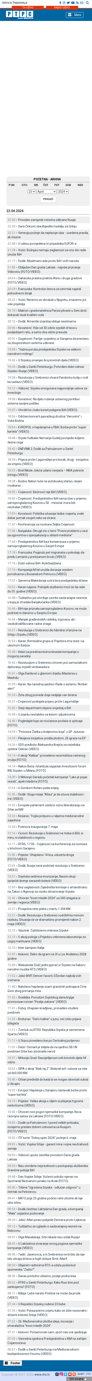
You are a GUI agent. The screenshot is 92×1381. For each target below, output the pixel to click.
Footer (15, 1363)
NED (80, 185)
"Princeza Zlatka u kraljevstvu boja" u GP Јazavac (51, 731)
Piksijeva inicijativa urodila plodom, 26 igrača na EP (52, 738)
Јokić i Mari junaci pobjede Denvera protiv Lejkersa (52, 1220)
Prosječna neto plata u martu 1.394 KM (44, 909)
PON (12, 185)
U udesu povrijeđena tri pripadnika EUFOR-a (47, 243)
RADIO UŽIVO (62, 7)
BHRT (81, 1374)
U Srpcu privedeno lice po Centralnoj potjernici (49, 1040)
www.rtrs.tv (42, 1374)
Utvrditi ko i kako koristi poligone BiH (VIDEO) (47, 410)
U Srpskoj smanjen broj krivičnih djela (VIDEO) (48, 360)
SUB (68, 185)
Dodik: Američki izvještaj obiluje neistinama (47, 321)
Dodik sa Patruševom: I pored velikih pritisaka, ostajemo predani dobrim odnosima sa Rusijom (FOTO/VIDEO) (43, 1127)
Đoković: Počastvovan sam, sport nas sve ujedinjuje (52, 1332)
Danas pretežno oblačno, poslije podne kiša (47, 1276)
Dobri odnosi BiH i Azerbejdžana (39, 563)
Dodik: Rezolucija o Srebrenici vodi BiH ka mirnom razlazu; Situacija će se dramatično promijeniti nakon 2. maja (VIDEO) (45, 920)
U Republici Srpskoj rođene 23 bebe (41, 1304)
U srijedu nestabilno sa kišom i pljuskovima (46, 714)
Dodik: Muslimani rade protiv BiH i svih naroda (48, 261)
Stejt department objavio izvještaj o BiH (44, 708)
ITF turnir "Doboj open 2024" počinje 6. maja (47, 1138)
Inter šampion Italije (31, 947)
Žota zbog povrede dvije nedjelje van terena (47, 695)
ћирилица (20, 2)
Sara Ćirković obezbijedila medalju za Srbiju (47, 226)
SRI (36, 185)
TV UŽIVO (28, 7)
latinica (7, 2)
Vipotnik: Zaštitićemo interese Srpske (43, 930)
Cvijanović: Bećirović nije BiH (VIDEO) (42, 492)
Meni (77, 15)
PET (56, 185)
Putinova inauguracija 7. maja (38, 827)
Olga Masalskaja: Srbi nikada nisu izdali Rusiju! (49, 1237)
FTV (88, 1374)
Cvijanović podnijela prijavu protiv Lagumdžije (48, 701)
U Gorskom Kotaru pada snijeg (38, 788)
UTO (24, 185)
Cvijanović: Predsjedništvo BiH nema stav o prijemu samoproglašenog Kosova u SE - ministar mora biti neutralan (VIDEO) (46, 503)
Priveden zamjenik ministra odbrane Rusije (47, 220)
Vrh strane (77, 1379)
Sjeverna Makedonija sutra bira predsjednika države (53, 580)
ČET (45, 185)
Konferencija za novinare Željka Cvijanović (46, 524)
